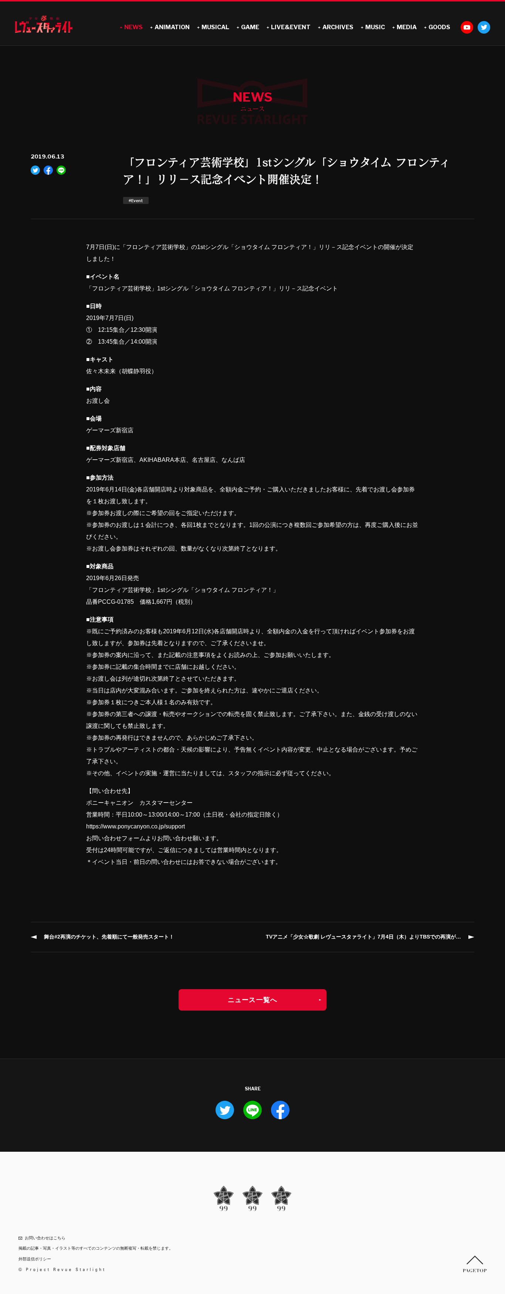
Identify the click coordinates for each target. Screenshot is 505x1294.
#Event (136, 200)
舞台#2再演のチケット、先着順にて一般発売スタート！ (109, 937)
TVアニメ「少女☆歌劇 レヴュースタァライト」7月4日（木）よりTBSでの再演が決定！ (368, 937)
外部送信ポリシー (34, 1259)
